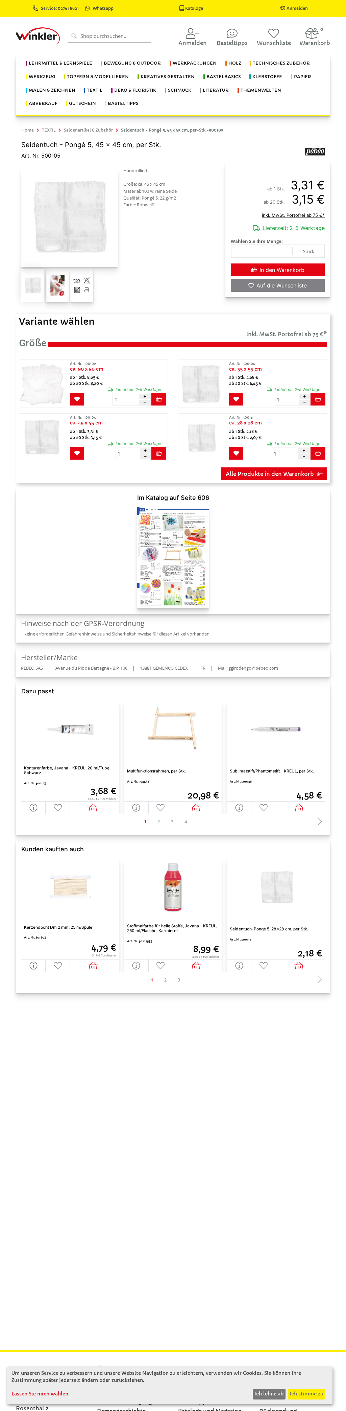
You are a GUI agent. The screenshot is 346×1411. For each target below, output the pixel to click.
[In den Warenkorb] (94, 807)
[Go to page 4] (186, 821)
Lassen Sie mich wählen (39, 1394)
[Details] (33, 807)
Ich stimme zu (306, 1394)
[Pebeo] (315, 151)
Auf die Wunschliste (281, 285)
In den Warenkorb (282, 270)
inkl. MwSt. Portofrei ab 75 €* (293, 215)
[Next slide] (318, 821)
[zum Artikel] (44, 384)
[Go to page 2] (159, 821)
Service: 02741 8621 (60, 8)
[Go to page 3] (172, 821)
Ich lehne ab (268, 1394)
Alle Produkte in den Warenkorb (270, 473)
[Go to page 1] (145, 821)
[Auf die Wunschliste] (58, 807)
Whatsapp (103, 8)
